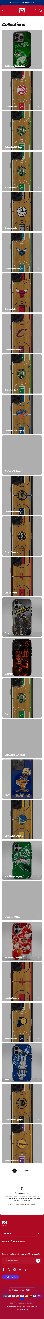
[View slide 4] (26, 1209)
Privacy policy (21, 1306)
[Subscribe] (38, 1261)
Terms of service (32, 1306)
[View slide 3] (23, 1209)
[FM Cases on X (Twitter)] (9, 1269)
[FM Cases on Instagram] (14, 1269)
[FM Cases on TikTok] (25, 1269)
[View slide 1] (18, 1209)
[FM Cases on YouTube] (20, 1269)
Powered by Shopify (28, 1303)
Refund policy (11, 1306)
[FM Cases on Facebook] (3, 1269)
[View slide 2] (20, 1209)
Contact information (22, 1309)
